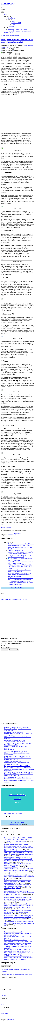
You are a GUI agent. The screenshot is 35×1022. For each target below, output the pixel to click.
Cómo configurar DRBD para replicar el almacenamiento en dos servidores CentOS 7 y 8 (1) (19, 940)
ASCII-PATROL (16, 23)
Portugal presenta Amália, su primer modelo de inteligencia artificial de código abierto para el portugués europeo (17, 881)
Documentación (11, 535)
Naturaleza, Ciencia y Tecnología (17, 29)
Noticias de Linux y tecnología (13, 813)
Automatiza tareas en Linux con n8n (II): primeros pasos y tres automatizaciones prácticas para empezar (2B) (19, 923)
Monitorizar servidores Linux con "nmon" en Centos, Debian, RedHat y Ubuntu (20, 552)
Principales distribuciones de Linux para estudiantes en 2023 (17, 40)
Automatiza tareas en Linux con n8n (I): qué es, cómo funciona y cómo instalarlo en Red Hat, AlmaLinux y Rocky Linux (17, 886)
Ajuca (2, 1004)
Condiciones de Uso (18, 974)
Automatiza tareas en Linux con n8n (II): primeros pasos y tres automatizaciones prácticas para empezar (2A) (19, 876)
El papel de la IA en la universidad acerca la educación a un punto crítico (20, 562)
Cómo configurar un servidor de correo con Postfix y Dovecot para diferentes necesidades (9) (19, 958)
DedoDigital (4, 1013)
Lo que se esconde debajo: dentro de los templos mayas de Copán (19, 570)
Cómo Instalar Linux (17, 588)
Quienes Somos (7, 974)
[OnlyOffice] (10, 35)
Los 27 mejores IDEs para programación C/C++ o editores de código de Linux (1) (18, 953)
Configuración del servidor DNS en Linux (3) (17, 951)
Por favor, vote (5, 54)
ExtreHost (11, 1019)
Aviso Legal (28, 974)
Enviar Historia (8, 32)
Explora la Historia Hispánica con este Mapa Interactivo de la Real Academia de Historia (20, 578)
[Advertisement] (17, 114)
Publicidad (11, 26)
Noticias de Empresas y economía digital (19, 31)
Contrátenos (11, 18)
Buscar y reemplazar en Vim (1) (13, 932)
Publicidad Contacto (7, 969)
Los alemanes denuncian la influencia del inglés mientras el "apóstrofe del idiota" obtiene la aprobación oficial (19, 574)
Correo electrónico (6, 47)
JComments (17, 533)
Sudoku (13, 21)
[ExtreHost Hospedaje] (14, 599)
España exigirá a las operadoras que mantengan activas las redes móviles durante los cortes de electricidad (17, 912)
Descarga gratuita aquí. (14, 824)
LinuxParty (8, 3)
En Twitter (24, 969)
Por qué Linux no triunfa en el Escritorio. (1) (17, 949)
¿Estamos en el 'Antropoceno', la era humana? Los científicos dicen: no (21, 583)
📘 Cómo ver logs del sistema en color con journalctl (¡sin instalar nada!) (20, 559)
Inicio (6, 14)
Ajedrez (13, 24)
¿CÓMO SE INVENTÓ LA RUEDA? (19, 581)
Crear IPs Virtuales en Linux (16, 550)
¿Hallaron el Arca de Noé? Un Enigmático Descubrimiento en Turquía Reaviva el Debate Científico (21, 566)
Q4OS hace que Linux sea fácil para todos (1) (17, 956)
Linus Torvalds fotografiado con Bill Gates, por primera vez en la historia (20, 556)
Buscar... (3, 8)
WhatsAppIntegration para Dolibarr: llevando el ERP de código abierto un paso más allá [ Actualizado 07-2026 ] (17, 865)
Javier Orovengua (28, 45)
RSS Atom (17, 969)
